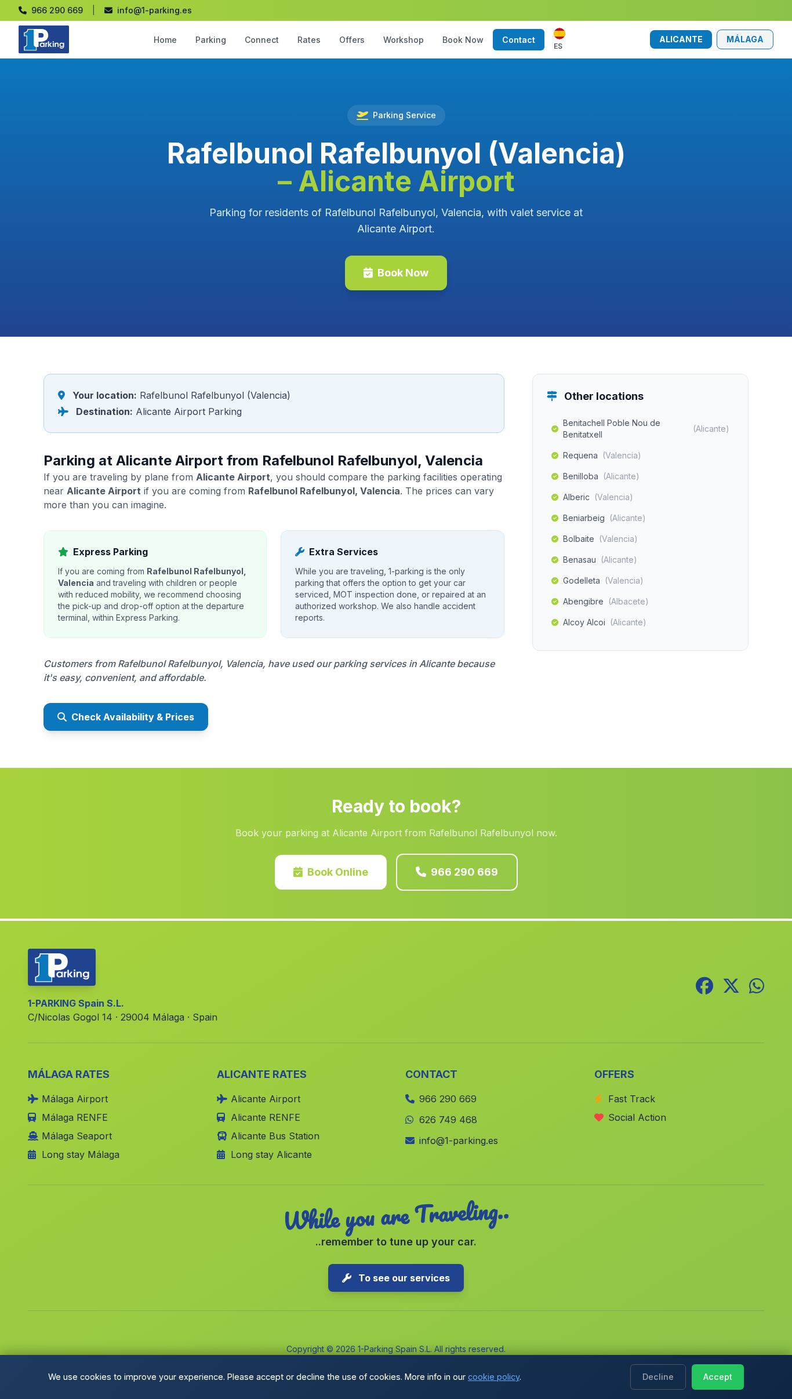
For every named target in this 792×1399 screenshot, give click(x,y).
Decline (658, 1377)
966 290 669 (464, 872)
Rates (309, 40)
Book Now (463, 40)
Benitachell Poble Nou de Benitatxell (646, 428)
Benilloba (601, 476)
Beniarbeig (604, 518)
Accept (717, 1377)
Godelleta (603, 580)
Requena (602, 455)
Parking (210, 40)
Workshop (403, 40)
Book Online (337, 872)
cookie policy (493, 1377)
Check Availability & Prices (132, 717)
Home (165, 40)
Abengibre (606, 601)
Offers (352, 40)
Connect (262, 40)
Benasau (600, 559)
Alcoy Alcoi (604, 622)
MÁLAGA (745, 39)
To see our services (403, 1278)
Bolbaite (600, 539)
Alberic (598, 497)
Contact (518, 40)
